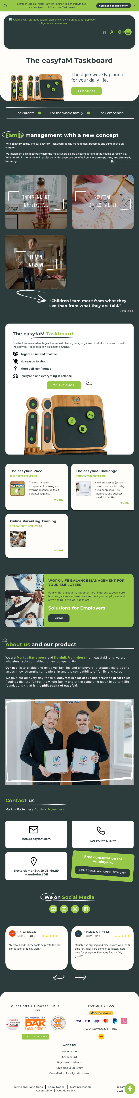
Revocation (69, 1051)
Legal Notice (56, 1087)
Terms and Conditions (28, 1087)
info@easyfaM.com (36, 839)
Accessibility (44, 1090)
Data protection (80, 1087)
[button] (128, 32)
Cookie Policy (66, 1090)
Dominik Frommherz (69, 657)
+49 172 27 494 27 (102, 841)
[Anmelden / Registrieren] (112, 32)
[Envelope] (53, 909)
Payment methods (69, 1062)
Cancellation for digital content (69, 1073)
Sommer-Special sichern (113, 5)
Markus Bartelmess (32, 657)
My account (69, 1057)
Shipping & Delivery (69, 1067)
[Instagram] (75, 909)
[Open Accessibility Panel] (130, 1088)
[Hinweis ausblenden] (134, 6)
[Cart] (104, 32)
